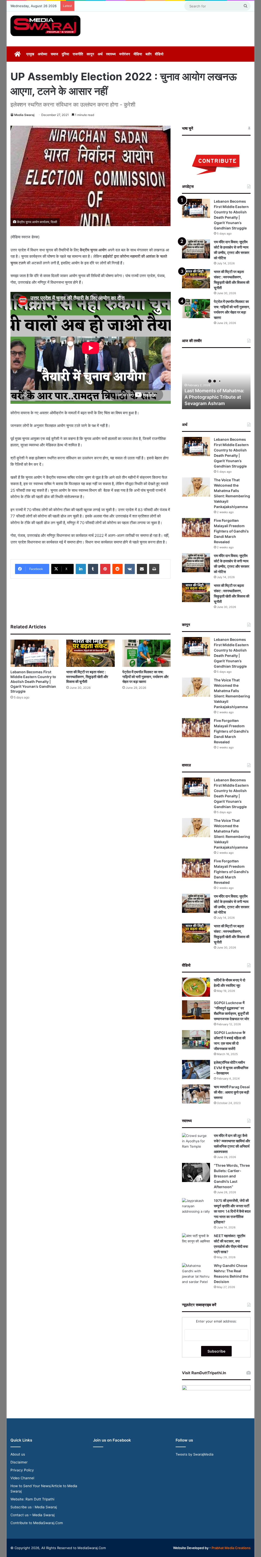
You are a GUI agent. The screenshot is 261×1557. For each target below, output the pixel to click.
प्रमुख (30, 54)
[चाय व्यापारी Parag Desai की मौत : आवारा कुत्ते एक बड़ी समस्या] (196, 1094)
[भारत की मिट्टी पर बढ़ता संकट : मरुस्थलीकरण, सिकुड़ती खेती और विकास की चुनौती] (90, 653)
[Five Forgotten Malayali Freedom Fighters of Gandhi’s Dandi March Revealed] (196, 527)
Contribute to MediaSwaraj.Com (36, 1523)
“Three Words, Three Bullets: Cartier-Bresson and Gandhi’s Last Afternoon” (232, 1176)
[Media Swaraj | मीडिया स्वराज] (45, 26)
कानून (90, 54)
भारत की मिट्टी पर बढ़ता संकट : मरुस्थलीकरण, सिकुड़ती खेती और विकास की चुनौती (87, 677)
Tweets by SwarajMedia (194, 1454)
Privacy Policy (22, 1470)
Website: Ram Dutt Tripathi (32, 1499)
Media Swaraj (24, 115)
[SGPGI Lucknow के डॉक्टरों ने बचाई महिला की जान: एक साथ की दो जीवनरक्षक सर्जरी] (196, 1039)
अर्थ (100, 54)
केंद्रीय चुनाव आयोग (93, 250)
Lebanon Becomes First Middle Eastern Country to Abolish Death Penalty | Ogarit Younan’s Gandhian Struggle (33, 681)
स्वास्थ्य (111, 54)
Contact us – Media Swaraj (32, 1515)
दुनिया (65, 54)
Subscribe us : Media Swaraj (33, 1507)
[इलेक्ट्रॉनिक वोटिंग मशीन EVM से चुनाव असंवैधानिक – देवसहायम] (196, 1069)
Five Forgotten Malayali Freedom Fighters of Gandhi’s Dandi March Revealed (231, 531)
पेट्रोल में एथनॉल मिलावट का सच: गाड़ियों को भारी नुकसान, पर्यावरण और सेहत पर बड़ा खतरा (145, 677)
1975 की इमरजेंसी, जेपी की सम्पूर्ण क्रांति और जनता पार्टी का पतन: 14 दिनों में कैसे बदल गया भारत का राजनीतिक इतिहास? (232, 1211)
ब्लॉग (148, 54)
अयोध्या (42, 54)
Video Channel (22, 1478)
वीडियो (159, 54)
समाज (54, 54)
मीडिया (138, 54)
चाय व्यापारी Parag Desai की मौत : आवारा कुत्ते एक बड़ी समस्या (232, 1092)
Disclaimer (19, 1462)
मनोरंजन (124, 54)
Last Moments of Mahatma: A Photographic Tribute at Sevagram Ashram (214, 397)
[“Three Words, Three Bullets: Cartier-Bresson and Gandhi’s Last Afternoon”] (196, 1172)
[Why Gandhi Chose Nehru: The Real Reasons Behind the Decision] (196, 1273)
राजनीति (78, 54)
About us (17, 1454)
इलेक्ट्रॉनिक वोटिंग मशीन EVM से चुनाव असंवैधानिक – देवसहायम (231, 1067)
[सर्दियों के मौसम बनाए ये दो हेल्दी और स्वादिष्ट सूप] (196, 987)
